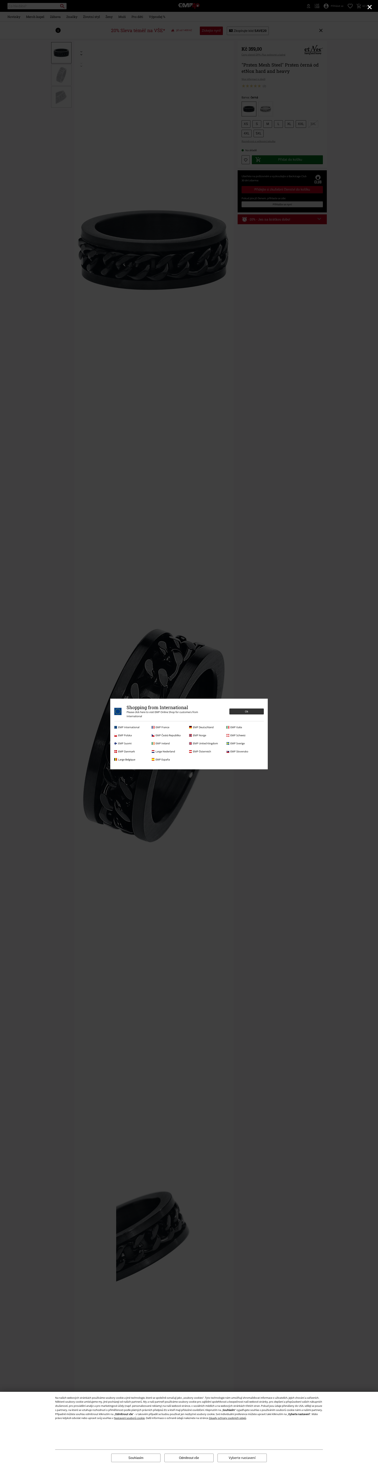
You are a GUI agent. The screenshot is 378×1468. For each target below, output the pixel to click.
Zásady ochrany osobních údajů (227, 1418)
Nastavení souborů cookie (129, 1418)
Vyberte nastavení (242, 1458)
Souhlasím (135, 1458)
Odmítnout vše (189, 1458)
